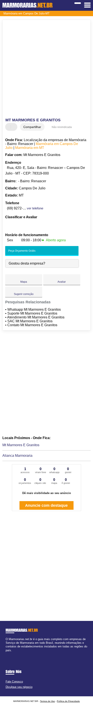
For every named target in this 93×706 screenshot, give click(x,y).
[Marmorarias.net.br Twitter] (9, 654)
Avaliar (62, 281)
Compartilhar (32, 127)
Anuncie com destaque (46, 505)
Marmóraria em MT (29, 148)
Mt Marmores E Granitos (20, 445)
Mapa (23, 281)
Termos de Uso (47, 701)
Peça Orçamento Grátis (21, 250)
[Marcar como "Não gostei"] (14, 127)
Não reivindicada (62, 127)
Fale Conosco (14, 681)
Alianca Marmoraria (17, 455)
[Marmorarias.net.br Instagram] (10, 654)
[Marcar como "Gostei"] (9, 127)
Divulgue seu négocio (19, 687)
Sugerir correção (24, 294)
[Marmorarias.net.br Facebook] (7, 654)
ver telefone (35, 208)
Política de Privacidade (68, 701)
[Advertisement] (46, 69)
